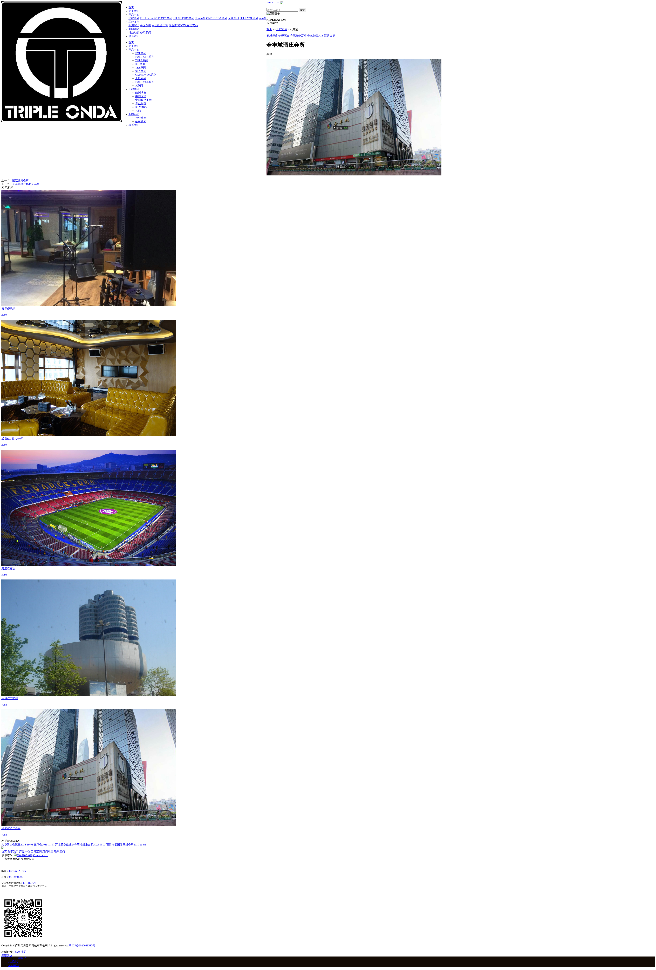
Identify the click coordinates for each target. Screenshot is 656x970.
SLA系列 (200, 18)
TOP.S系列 (165, 18)
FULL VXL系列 (249, 18)
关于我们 (133, 11)
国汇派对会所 (20, 180)
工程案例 (133, 21)
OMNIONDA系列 (216, 18)
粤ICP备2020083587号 (82, 945)
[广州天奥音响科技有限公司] (61, 121)
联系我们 (133, 36)
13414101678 (29, 883)
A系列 (262, 18)
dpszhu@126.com (17, 871)
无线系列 (233, 18)
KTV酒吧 (186, 25)
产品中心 (133, 14)
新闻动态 (133, 29)
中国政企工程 (160, 25)
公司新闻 (145, 32)
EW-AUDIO (273, 2)
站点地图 (20, 951)
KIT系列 (178, 18)
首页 (131, 7)
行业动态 (133, 32)
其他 (195, 25)
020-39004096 (24, 855)
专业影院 (174, 25)
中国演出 (145, 25)
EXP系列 (133, 18)
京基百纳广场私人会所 (26, 184)
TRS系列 (188, 18)
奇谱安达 (6, 955)
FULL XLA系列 (149, 18)
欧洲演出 (133, 25)
